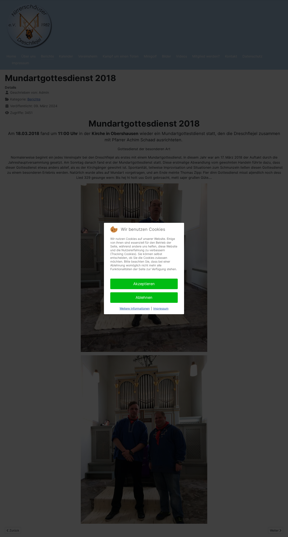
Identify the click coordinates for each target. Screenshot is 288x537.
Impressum (160, 308)
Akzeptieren (144, 284)
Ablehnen (144, 297)
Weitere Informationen (135, 308)
